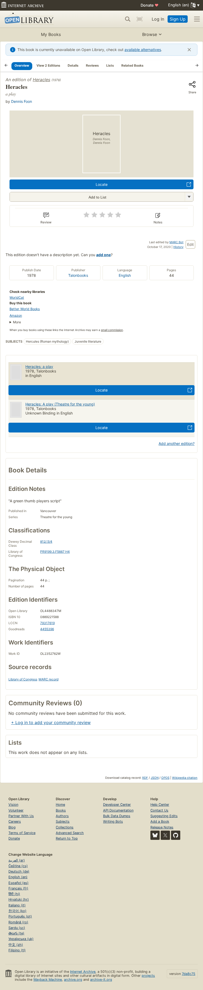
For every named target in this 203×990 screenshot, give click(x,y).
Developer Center (117, 805)
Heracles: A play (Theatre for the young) (60, 404)
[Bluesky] (155, 835)
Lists (110, 65)
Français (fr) (18, 888)
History (178, 247)
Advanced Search (70, 833)
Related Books (132, 65)
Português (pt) (20, 916)
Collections (64, 827)
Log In (158, 19)
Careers (14, 821)
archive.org (73, 980)
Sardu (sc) (16, 928)
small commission (112, 330)
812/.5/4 (46, 542)
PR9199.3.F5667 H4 (55, 552)
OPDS (165, 778)
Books (61, 810)
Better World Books (25, 309)
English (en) (17, 877)
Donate (150, 5)
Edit (190, 244)
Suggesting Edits (164, 816)
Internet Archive (82, 972)
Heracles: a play (39, 366)
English (125, 275)
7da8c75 (188, 974)
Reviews (92, 65)
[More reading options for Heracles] (189, 197)
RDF (145, 778)
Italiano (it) (17, 905)
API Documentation (118, 810)
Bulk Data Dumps (116, 816)
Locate (102, 184)
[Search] (127, 19)
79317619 (47, 623)
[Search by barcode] (140, 19)
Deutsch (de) (18, 871)
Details (73, 65)
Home (60, 805)
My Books (51, 34)
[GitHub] (175, 835)
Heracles (41, 79)
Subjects (63, 821)
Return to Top (67, 838)
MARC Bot (176, 242)
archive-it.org (101, 980)
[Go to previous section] (6, 66)
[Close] (189, 49)
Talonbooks (78, 275)
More (17, 322)
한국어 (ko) (17, 911)
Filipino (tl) (17, 950)
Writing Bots (113, 821)
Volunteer (16, 810)
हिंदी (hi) (14, 894)
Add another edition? (177, 443)
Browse (149, 34)
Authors (62, 816)
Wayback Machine (47, 980)
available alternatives (142, 49)
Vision (13, 805)
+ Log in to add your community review (51, 722)
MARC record (48, 679)
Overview (22, 65)
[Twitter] (165, 835)
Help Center (159, 805)
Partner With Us (21, 816)
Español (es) (18, 883)
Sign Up (178, 19)
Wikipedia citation (184, 778)
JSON (155, 778)
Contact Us (159, 810)
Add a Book (159, 821)
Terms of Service (21, 833)
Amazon (16, 315)
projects (148, 976)
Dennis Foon (21, 101)
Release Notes (161, 827)
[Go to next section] (197, 66)
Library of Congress (22, 679)
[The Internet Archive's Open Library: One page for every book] (28, 19)
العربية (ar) (16, 860)
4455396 (47, 629)
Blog (12, 827)
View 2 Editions (48, 65)
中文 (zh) (15, 945)
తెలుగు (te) (16, 933)
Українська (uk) (21, 939)
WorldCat (17, 298)
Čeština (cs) (18, 866)
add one (103, 254)
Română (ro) (18, 922)
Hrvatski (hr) (18, 899)
